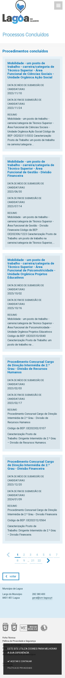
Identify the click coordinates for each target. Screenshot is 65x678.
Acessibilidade (31, 627)
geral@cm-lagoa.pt (42, 597)
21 (32, 560)
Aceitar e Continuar (21, 661)
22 (39, 560)
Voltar (13, 576)
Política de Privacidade (20, 668)
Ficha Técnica (8, 638)
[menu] (58, 5)
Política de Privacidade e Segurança (19, 641)
